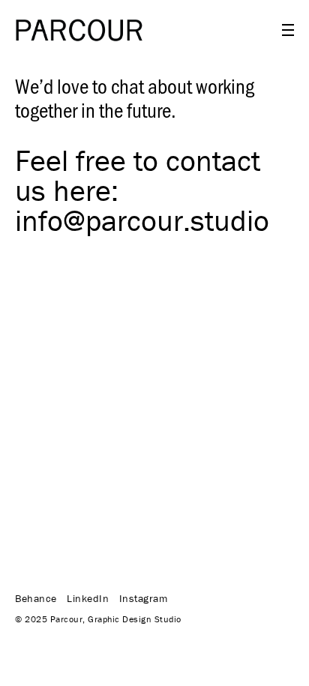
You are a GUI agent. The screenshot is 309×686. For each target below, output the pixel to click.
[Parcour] (79, 30)
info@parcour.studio (142, 220)
